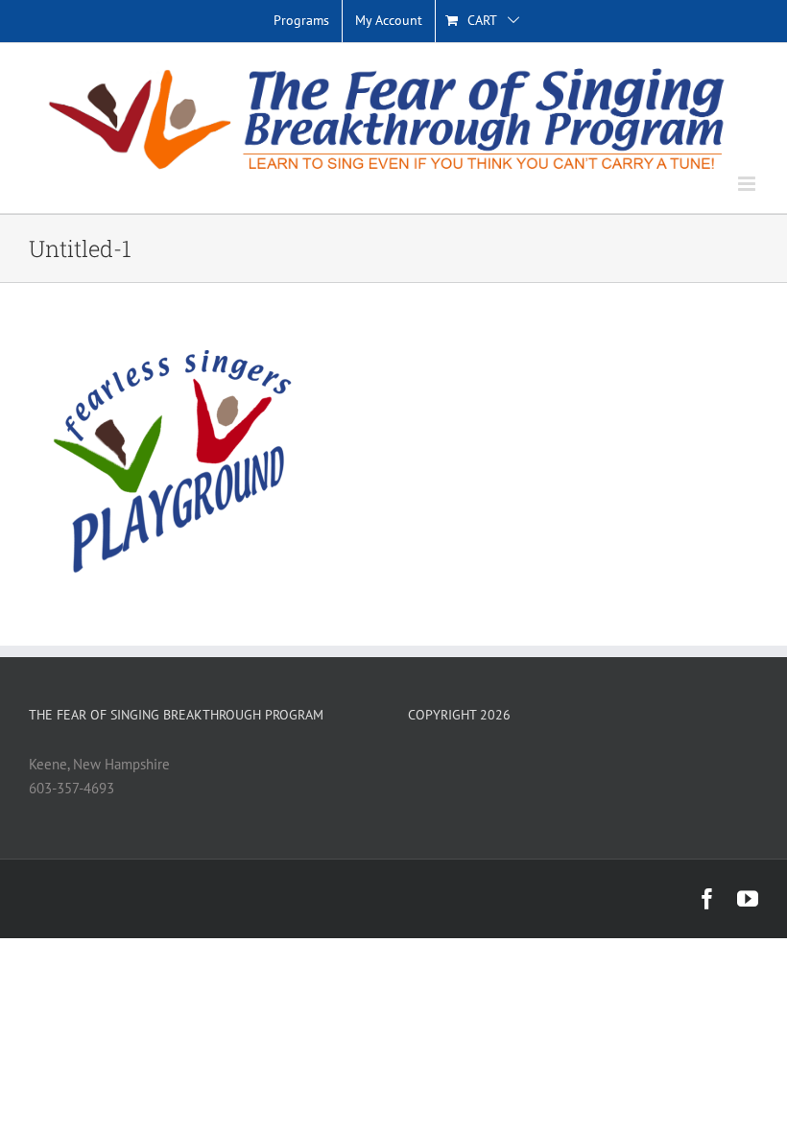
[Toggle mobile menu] (748, 184)
